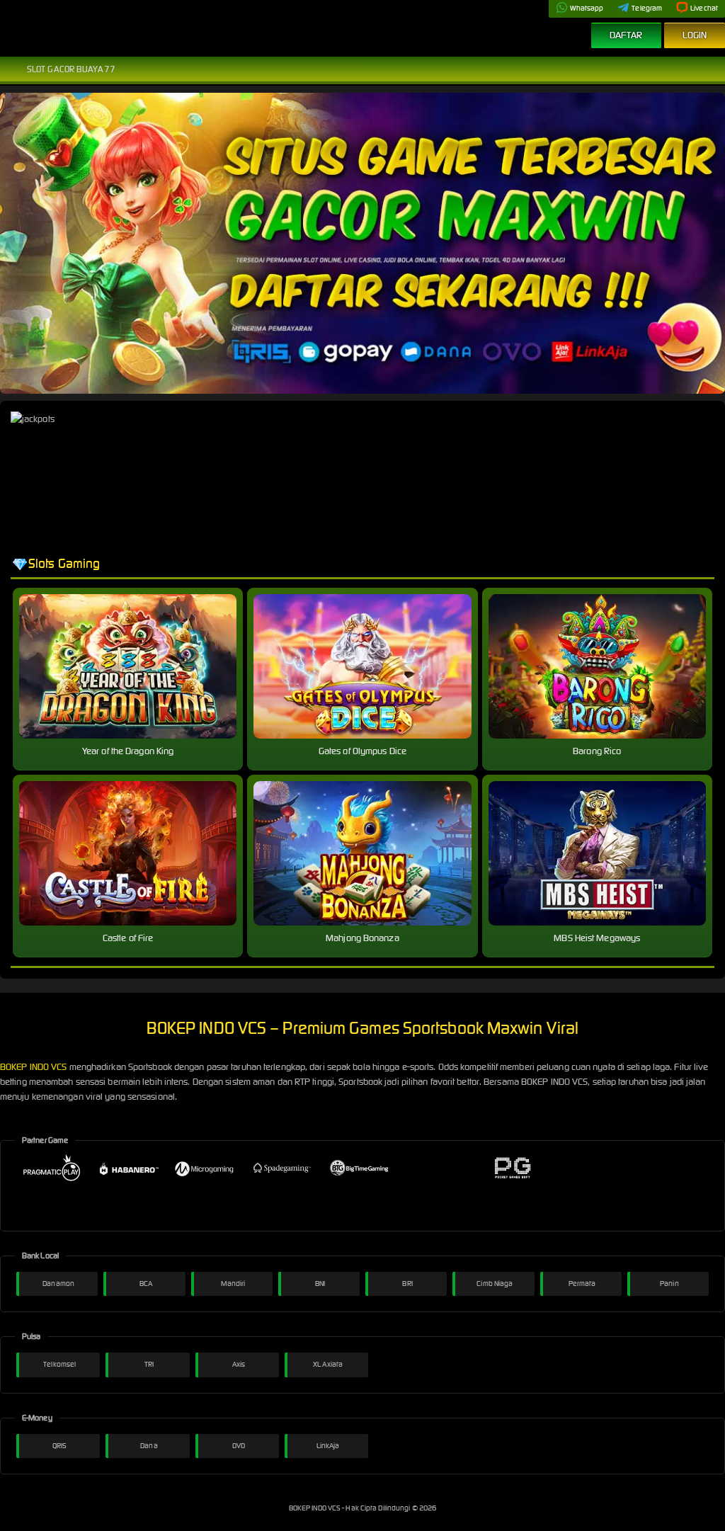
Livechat (704, 8)
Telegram (647, 8)
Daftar (626, 35)
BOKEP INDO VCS (33, 1067)
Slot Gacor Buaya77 (71, 69)
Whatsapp (587, 8)
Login (695, 35)
